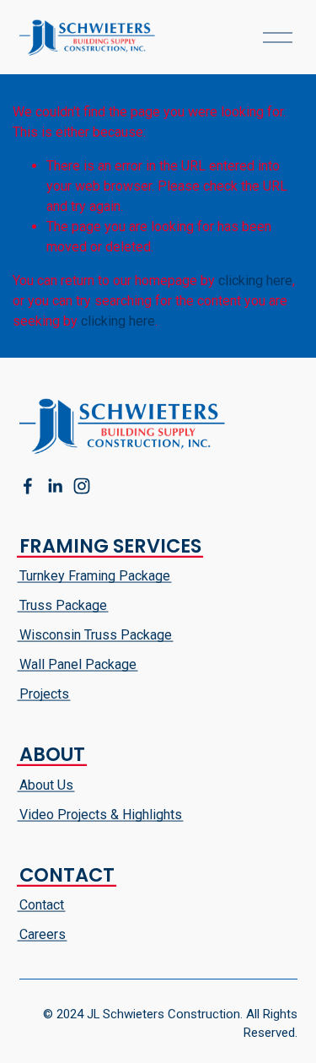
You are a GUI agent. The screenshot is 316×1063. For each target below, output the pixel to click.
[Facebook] (27, 486)
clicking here (255, 280)
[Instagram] (81, 486)
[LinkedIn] (54, 486)
